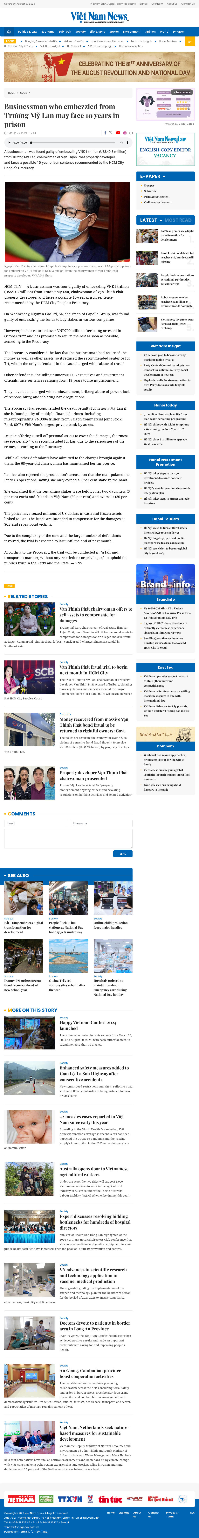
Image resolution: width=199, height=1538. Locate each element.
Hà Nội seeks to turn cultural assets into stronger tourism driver (165, 530)
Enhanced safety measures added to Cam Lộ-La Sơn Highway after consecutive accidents (94, 1073)
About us (137, 1514)
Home (11, 92)
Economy (47, 32)
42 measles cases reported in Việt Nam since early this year (92, 1119)
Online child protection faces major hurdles (111, 925)
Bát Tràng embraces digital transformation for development (23, 927)
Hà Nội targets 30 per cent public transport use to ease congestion (164, 540)
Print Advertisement (156, 196)
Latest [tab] (148, 220)
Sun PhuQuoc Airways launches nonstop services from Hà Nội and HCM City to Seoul (165, 642)
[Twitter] (111, 133)
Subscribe (150, 191)
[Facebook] (105, 133)
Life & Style (97, 32)
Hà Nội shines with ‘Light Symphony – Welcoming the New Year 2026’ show (166, 429)
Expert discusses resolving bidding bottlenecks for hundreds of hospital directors (95, 1222)
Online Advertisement (157, 202)
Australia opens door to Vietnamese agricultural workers (94, 1171)
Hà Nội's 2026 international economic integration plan (167, 490)
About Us (172, 3)
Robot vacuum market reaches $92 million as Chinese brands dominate (177, 301)
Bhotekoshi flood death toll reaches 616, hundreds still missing (177, 257)
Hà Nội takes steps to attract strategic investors (166, 501)
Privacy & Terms (172, 1514)
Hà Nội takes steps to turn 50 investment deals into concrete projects (163, 477)
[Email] (131, 133)
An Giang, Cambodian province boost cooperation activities (90, 1373)
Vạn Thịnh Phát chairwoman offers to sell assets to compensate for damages (96, 614)
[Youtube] (118, 132)
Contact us (153, 1514)
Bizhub (144, 3)
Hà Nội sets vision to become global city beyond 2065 (165, 551)
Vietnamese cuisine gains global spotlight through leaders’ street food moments (167, 774)
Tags (9, 585)
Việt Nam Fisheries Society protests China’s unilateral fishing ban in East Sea (166, 710)
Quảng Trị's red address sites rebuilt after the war (67, 985)
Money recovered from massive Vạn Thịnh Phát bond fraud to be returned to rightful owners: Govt (94, 725)
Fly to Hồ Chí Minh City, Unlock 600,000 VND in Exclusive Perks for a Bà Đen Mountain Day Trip (167, 613)
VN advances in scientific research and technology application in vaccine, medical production (93, 1275)
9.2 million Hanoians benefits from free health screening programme (165, 416)
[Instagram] (125, 132)
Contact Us (188, 3)
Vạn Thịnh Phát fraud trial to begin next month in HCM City (94, 670)
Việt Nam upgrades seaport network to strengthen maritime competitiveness (166, 680)
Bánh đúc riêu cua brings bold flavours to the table (162, 787)
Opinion (150, 32)
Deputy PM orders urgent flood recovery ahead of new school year (22, 985)
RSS (192, 1513)
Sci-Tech (65, 32)
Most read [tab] (178, 220)
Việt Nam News (99, 17)
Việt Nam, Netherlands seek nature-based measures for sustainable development (94, 1433)
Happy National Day (131, 46)
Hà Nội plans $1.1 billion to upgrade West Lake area (165, 442)
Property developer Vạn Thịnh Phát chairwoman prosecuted (94, 775)
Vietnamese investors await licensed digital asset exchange (177, 324)
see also (18, 876)
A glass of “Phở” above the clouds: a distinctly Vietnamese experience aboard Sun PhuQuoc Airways (165, 627)
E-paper (150, 176)
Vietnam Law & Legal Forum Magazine (113, 3)
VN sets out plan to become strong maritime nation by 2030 (165, 357)
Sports (114, 32)
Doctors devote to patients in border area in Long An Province (95, 1326)
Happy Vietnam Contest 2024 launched (88, 1025)
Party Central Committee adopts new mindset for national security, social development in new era (167, 369)
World (164, 32)
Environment (132, 32)
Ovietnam (157, 3)
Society (80, 32)
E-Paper (178, 32)
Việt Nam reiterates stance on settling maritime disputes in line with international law (167, 695)
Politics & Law (27, 32)
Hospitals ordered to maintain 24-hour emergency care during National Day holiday (110, 987)
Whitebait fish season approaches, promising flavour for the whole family (165, 759)
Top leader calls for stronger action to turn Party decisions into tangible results (167, 384)
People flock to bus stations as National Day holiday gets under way (66, 927)
